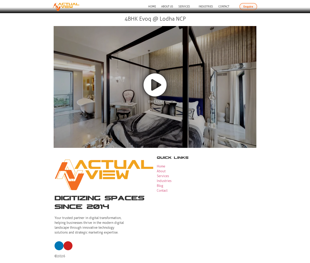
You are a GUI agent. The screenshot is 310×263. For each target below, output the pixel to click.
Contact (223, 6)
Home (152, 6)
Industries (206, 6)
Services (184, 6)
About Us (167, 6)
